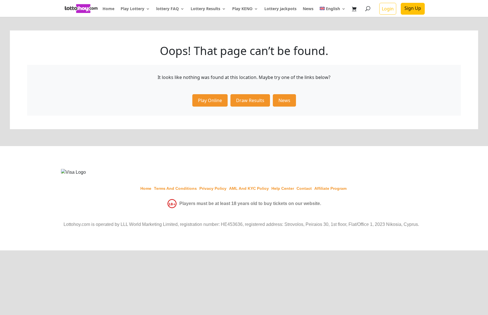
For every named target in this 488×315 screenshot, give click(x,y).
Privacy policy (212, 188)
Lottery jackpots (280, 9)
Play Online (210, 100)
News (308, 9)
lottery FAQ (167, 9)
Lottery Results (205, 9)
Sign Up (412, 8)
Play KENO (242, 9)
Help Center (282, 188)
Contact (304, 188)
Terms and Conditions (175, 188)
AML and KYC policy (249, 188)
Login (388, 9)
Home (108, 9)
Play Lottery (132, 9)
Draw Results (250, 100)
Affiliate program (330, 188)
